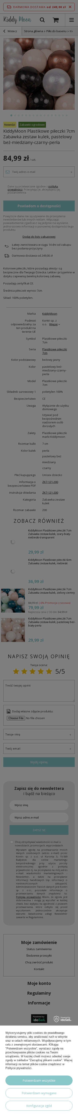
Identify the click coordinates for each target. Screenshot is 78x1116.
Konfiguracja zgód (39, 1106)
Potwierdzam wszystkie (39, 1080)
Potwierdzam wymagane (39, 1093)
